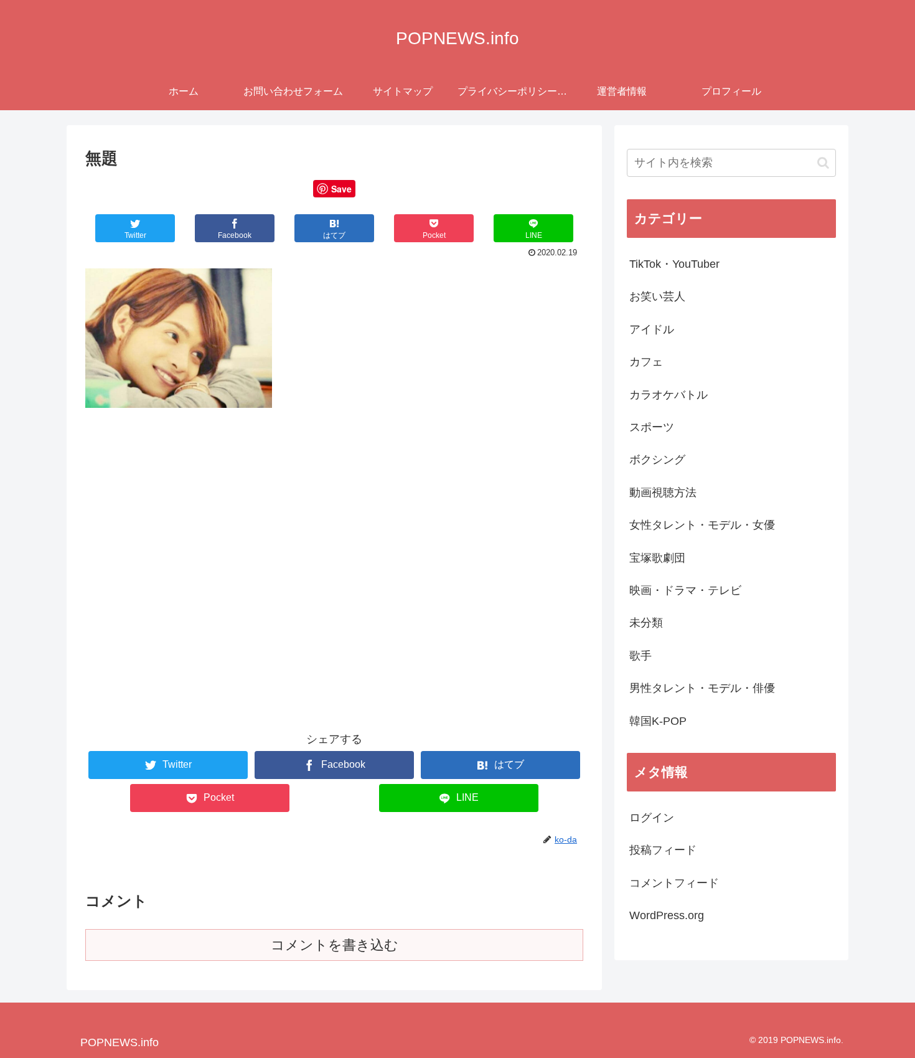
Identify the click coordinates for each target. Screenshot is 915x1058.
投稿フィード (663, 850)
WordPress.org (666, 915)
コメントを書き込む (334, 945)
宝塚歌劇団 (657, 558)
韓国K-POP (658, 721)
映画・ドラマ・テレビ (685, 590)
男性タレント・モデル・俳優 (702, 688)
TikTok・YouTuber (674, 264)
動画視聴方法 (663, 492)
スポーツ (651, 427)
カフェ (646, 362)
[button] (823, 163)
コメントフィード (674, 883)
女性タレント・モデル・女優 (702, 525)
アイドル (651, 329)
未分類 (646, 622)
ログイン (651, 817)
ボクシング (657, 459)
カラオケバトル (668, 395)
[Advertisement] (334, 517)
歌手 (640, 655)
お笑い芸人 (657, 296)
